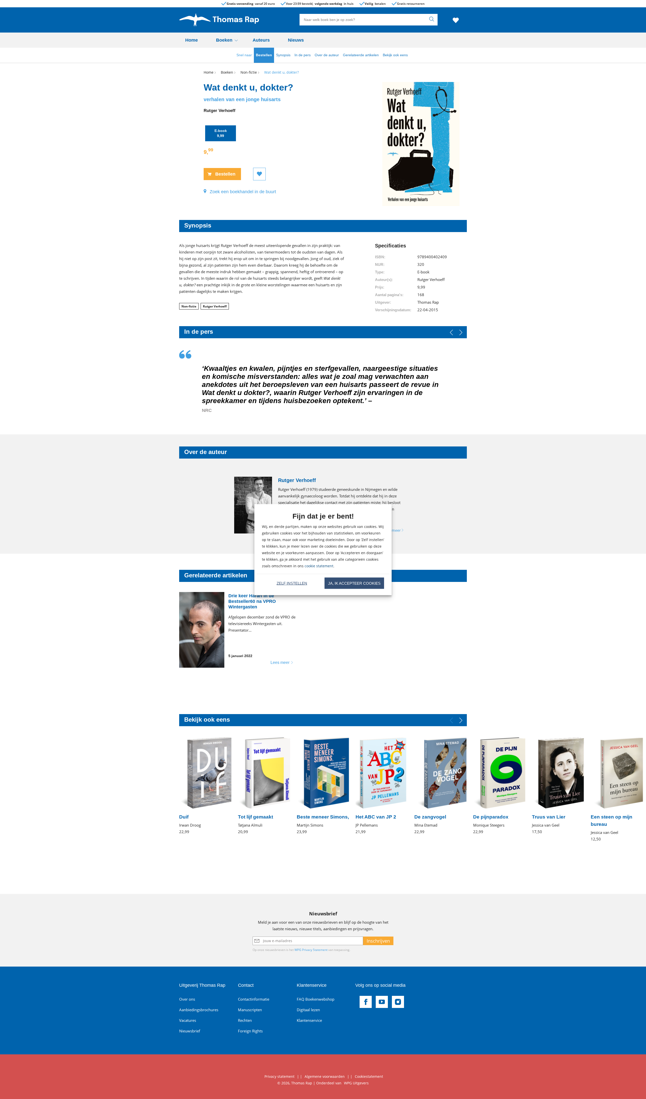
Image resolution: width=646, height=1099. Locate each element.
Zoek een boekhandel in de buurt (243, 191)
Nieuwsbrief (189, 1030)
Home (191, 40)
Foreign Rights (250, 1030)
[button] (461, 332)
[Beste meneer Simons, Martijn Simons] (323, 785)
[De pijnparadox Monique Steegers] (499, 785)
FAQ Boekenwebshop (315, 999)
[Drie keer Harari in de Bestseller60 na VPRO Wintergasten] (239, 630)
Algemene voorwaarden (325, 1076)
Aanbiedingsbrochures (198, 1009)
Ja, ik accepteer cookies (354, 583)
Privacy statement (279, 1076)
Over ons (187, 999)
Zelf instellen (292, 583)
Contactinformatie (253, 999)
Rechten (245, 1020)
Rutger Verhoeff (215, 306)
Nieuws (296, 40)
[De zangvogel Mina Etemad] (440, 785)
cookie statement (319, 565)
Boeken (224, 40)
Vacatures (187, 1020)
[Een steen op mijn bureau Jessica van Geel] (617, 789)
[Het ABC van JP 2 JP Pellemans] (382, 785)
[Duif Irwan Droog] (205, 785)
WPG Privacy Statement (311, 950)
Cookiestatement (369, 1076)
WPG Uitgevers (356, 1083)
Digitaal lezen (308, 1009)
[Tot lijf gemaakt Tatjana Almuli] (264, 785)
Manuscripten (250, 1009)
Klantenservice (309, 1020)
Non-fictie (188, 306)
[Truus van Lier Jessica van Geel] (558, 785)
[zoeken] (433, 19)
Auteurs (261, 40)
